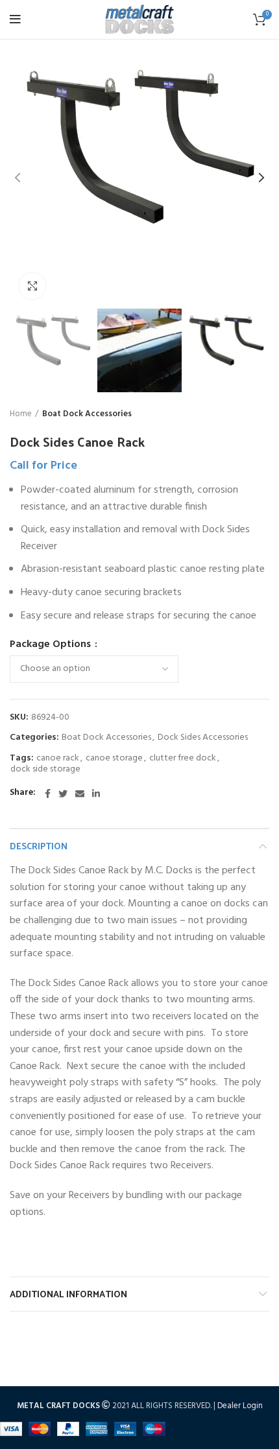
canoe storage (114, 758)
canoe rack (57, 758)
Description (38, 846)
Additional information (68, 1294)
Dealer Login (240, 1406)
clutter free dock (182, 758)
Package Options (51, 644)
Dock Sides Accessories (203, 738)
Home (21, 414)
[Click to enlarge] (32, 286)
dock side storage (45, 769)
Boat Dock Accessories (87, 414)
